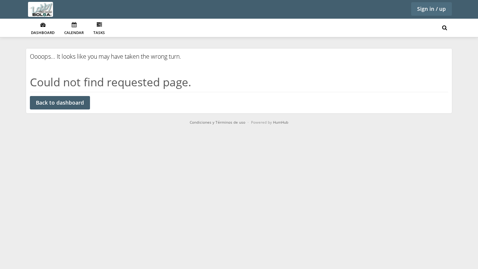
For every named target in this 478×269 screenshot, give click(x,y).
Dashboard (43, 32)
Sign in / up (431, 8)
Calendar (74, 32)
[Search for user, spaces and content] (444, 28)
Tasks (99, 32)
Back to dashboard (60, 102)
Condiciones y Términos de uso (217, 122)
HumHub (280, 122)
